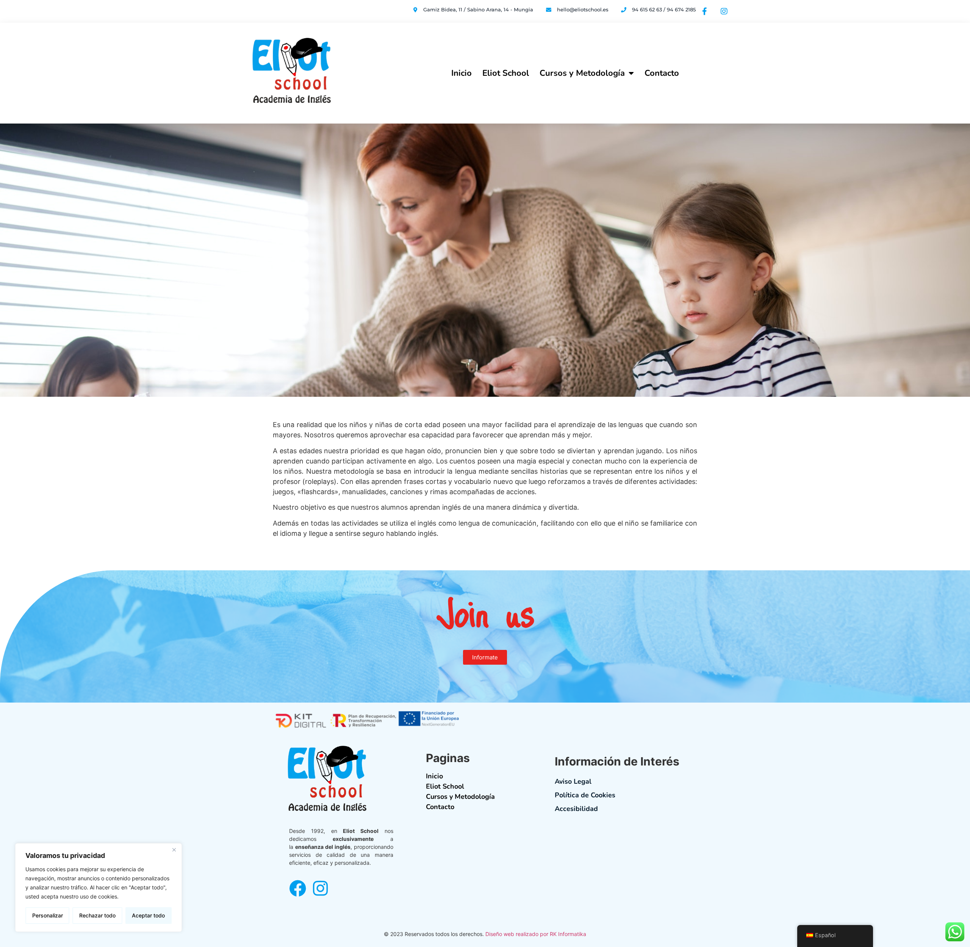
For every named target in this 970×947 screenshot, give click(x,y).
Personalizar (47, 915)
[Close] (173, 849)
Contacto (662, 73)
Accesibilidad (576, 808)
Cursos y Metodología (582, 73)
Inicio (461, 73)
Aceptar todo (148, 915)
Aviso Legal (573, 781)
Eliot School (505, 73)
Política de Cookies (585, 795)
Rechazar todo (97, 915)
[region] (98, 887)
